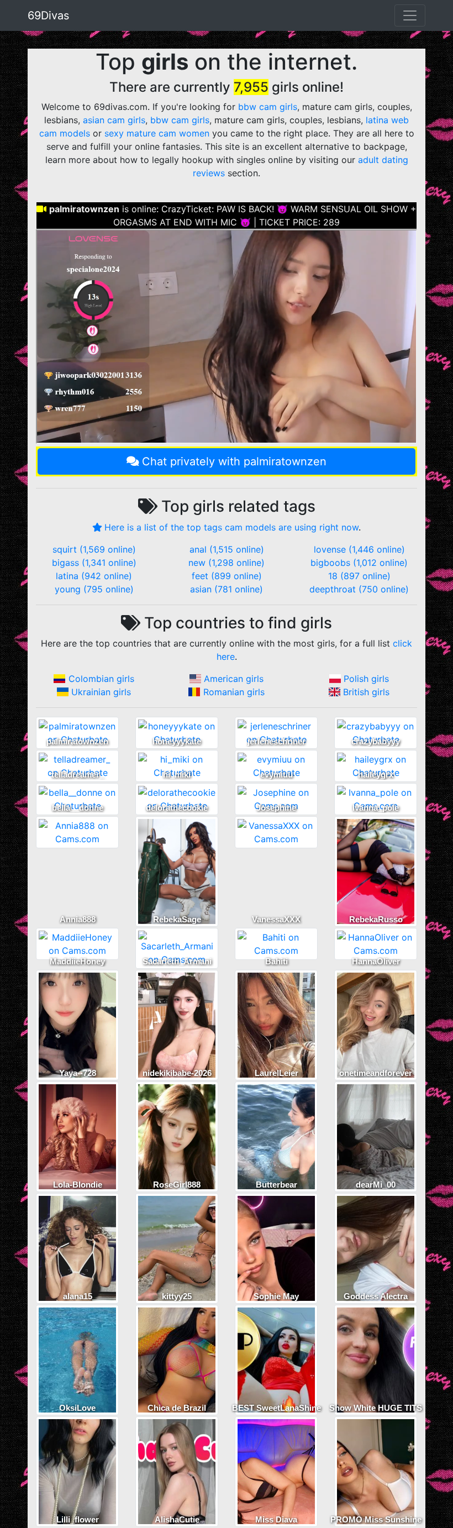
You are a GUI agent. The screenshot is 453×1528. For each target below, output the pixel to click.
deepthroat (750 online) (359, 589)
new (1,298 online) (226, 562)
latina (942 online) (94, 575)
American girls (234, 678)
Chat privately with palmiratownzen (234, 461)
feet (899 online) (227, 575)
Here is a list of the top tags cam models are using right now (231, 527)
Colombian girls (101, 678)
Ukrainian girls (101, 691)
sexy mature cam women (156, 133)
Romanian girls (234, 691)
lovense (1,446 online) (359, 549)
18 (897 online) (359, 575)
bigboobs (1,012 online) (359, 562)
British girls (366, 691)
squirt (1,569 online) (94, 549)
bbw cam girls (267, 106)
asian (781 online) (226, 589)
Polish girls (366, 678)
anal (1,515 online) (226, 549)
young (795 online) (94, 589)
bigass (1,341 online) (94, 562)
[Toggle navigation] (409, 15)
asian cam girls (114, 119)
